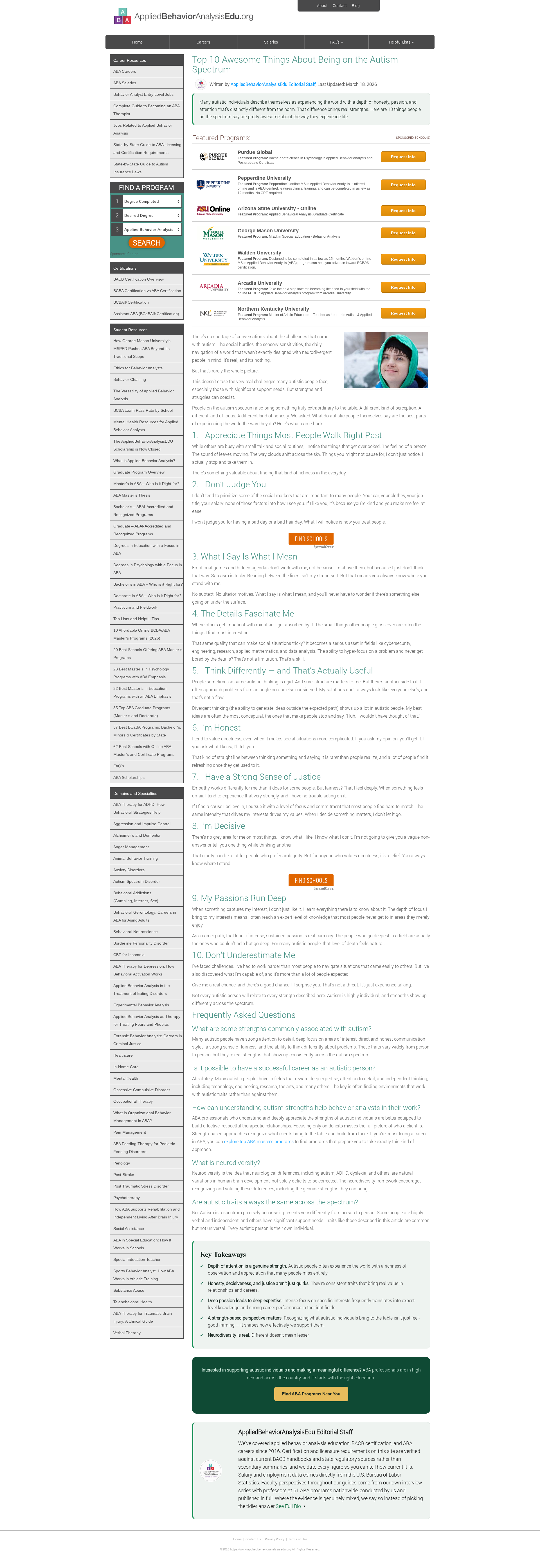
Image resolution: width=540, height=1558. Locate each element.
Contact (340, 5)
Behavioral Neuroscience (135, 931)
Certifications (124, 268)
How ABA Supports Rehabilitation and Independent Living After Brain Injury (146, 1213)
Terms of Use (297, 1539)
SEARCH (147, 242)
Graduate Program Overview (139, 472)
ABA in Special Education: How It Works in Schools (142, 1244)
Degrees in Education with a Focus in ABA (146, 549)
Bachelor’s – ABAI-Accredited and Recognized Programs (143, 510)
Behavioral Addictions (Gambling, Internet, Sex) (135, 897)
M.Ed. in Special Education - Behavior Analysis (304, 236)
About (322, 5)
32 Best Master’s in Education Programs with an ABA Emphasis (142, 692)
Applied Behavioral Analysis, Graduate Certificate (306, 214)
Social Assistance (128, 1228)
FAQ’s (335, 42)
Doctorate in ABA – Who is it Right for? (147, 595)
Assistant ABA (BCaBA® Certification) (146, 313)
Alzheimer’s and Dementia (136, 835)
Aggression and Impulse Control (141, 824)
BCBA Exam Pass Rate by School (143, 410)
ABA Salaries (124, 83)
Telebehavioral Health (132, 1302)
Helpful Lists (400, 42)
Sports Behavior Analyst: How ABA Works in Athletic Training (143, 1275)
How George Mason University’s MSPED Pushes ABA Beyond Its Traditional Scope (141, 348)
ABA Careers (124, 71)
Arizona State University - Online (277, 208)
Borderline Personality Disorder (141, 943)
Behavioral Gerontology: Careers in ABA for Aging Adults (144, 916)
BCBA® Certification (131, 302)
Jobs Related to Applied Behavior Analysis (142, 129)
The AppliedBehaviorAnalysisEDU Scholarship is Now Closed (143, 445)
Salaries (271, 42)
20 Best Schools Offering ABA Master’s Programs (147, 653)
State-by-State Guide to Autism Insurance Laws (140, 168)
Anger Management (131, 847)
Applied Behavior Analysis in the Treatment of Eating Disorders (141, 989)
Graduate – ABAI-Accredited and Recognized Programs (142, 530)
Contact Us (253, 1539)
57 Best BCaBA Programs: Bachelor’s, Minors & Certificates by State (147, 731)
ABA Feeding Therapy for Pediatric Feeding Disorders (144, 1147)
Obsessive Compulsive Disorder (141, 1090)
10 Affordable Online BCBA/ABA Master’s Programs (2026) (141, 634)
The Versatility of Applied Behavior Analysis (143, 395)
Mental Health (125, 1078)
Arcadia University (260, 283)
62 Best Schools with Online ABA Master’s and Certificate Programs (143, 750)
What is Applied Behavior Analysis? (144, 460)
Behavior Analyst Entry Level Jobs (143, 94)
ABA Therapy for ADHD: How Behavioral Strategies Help (139, 808)
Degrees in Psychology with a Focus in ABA (147, 569)
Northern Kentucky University (273, 309)
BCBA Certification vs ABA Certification (147, 290)
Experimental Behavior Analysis (141, 1005)
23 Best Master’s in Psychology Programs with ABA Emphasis (141, 673)
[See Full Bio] (304, 1506)
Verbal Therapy (127, 1332)
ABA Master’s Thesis (131, 495)
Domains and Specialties (135, 793)
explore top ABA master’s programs (259, 1141)
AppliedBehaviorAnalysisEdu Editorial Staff (273, 84)
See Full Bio (288, 1506)
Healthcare (123, 1055)
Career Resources (129, 60)
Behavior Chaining (129, 379)
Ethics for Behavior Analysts (138, 368)
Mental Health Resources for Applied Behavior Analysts (145, 426)
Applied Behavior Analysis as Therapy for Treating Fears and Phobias (146, 1020)
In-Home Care (126, 1067)
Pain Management (129, 1132)
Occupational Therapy (133, 1101)
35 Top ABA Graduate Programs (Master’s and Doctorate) (141, 712)
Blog (356, 5)
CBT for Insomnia (129, 954)
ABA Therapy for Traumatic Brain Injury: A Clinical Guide (142, 1317)
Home (137, 42)
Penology (121, 1163)
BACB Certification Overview (138, 279)
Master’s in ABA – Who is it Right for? (146, 483)
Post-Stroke (123, 1174)
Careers (203, 42)
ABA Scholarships (129, 777)
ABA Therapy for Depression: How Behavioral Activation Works (143, 970)
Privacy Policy (274, 1539)
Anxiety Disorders (129, 870)
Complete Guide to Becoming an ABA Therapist (146, 110)
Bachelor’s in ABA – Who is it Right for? (148, 584)
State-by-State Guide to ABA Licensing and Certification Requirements (147, 148)
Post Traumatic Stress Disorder (141, 1186)
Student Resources (130, 329)
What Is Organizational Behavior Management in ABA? (142, 1117)
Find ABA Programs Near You (311, 1393)
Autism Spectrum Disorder (136, 881)
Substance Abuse (128, 1290)
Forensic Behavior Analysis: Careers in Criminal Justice (147, 1040)
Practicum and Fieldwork (135, 607)
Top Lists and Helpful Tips (136, 619)
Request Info (403, 156)
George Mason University (268, 230)
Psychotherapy (126, 1197)
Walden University (259, 253)
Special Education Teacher (137, 1259)
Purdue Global (255, 152)
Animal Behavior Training (135, 858)
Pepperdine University (264, 178)
